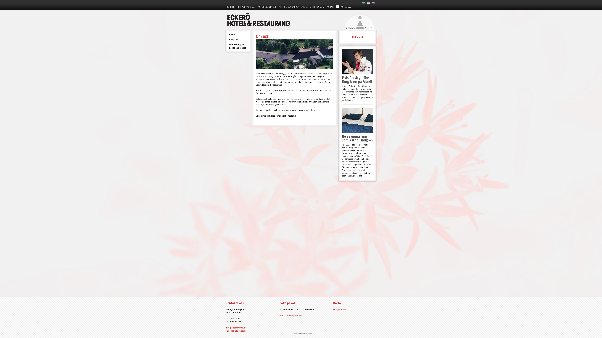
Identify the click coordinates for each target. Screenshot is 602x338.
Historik (233, 34)
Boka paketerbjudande (291, 315)
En (373, 3)
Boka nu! (357, 37)
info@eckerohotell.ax (236, 327)
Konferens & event (266, 7)
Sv (363, 3)
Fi (368, 3)
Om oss (304, 7)
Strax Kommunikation (304, 334)
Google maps (339, 309)
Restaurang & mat (246, 7)
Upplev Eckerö (317, 7)
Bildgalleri (234, 39)
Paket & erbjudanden (288, 7)
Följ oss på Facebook (236, 330)
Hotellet (231, 7)
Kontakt (330, 7)
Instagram (346, 7)
